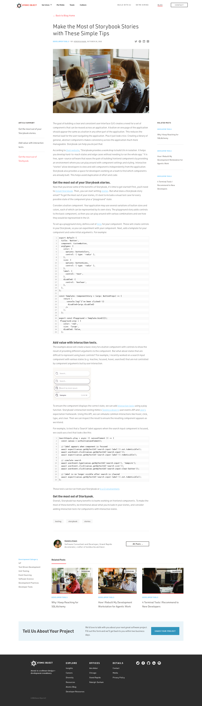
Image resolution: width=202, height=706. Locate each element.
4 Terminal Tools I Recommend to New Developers (166, 185)
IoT (20, 563)
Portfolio (60, 5)
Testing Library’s (110, 409)
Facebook (140, 41)
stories (104, 190)
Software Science (26, 579)
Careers (69, 673)
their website (72, 150)
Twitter (136, 41)
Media (115, 673)
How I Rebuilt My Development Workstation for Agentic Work (170, 160)
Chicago (92, 673)
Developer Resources (75, 691)
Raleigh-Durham (96, 682)
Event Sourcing (25, 575)
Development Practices (29, 583)
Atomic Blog (71, 687)
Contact (179, 5)
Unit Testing (24, 571)
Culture (83, 5)
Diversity (70, 677)
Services (45, 5)
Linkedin (143, 41)
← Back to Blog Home (64, 15)
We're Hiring (142, 5)
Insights (69, 668)
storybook (72, 521)
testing (58, 521)
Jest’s (143, 409)
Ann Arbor (93, 668)
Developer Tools (61, 41)
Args (99, 223)
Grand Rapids (95, 677)
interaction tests (126, 405)
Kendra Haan (71, 541)
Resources (70, 682)
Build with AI (124, 5)
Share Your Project (165, 631)
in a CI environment (109, 488)
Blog (160, 5)
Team (72, 5)
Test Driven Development (29, 567)
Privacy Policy (119, 677)
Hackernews (147, 41)
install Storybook (64, 190)
